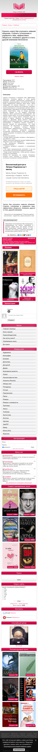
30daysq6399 (19, 188)
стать (7, 241)
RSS (21, 18)
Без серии (21, 241)
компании (11, 241)
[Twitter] (20, 235)
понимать (26, 241)
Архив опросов (23, 603)
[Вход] (8, 311)
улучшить (17, 242)
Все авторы (19, 646)
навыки (22, 242)
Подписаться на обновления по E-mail (23, 19)
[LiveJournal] (26, 235)
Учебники (10, 238)
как (34, 242)
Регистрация (21, 448)
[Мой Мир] (24, 235)
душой (11, 243)
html (5, 593)
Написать (13, 613)
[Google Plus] (28, 235)
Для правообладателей (10, 220)
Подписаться (15, 617)
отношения (12, 242)
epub (5, 590)
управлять (16, 241)
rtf (4, 597)
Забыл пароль (15, 448)
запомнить (7, 447)
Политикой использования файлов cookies (17, 746)
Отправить (11, 320)
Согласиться (19, 749)
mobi (5, 594)
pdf (5, 596)
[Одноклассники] (22, 235)
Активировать (19, 195)
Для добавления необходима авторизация (19, 483)
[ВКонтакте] (18, 235)
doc (5, 588)
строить (5, 243)
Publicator (9, 239)
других (25, 242)
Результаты (14, 603)
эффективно (6, 242)
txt (5, 599)
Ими (8, 243)
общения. (21, 243)
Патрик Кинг (16, 243)
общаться (30, 242)
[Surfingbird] (30, 235)
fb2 (5, 591)
